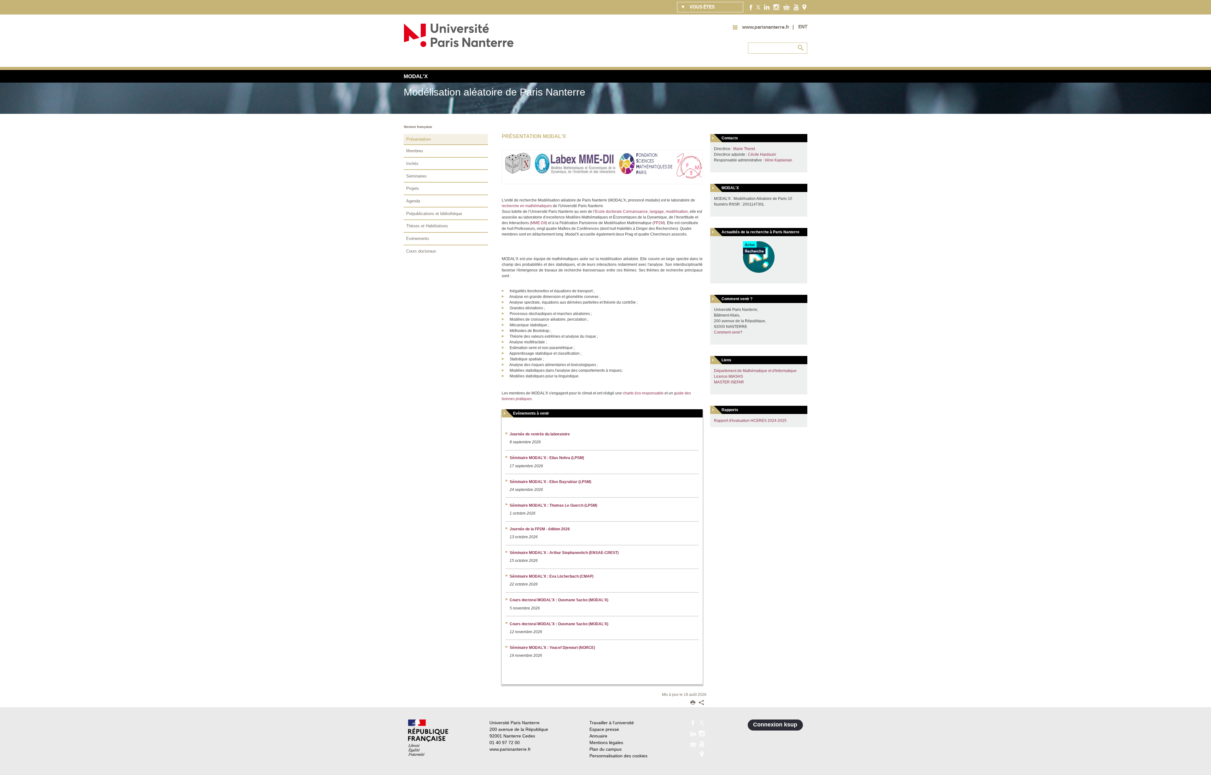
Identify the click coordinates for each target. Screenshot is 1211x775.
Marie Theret (744, 149)
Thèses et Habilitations (427, 226)
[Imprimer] (692, 703)
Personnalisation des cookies (618, 755)
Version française (418, 127)
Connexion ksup (775, 724)
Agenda (413, 201)
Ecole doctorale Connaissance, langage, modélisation (641, 211)
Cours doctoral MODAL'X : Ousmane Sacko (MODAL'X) (559, 600)
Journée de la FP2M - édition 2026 (540, 529)
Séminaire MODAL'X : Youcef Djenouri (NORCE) (552, 647)
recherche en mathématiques (527, 206)
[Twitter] (758, 7)
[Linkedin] (766, 7)
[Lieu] (804, 7)
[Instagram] (776, 7)
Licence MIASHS (728, 376)
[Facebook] (751, 7)
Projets (412, 188)
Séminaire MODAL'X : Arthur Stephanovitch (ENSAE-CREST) (564, 553)
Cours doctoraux (421, 251)
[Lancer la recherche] (801, 48)
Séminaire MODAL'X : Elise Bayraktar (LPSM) (550, 482)
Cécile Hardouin (762, 154)
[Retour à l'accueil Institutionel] (428, 738)
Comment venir (727, 332)
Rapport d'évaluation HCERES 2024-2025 (750, 420)
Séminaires (416, 176)
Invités (412, 163)
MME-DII (538, 223)
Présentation (418, 139)
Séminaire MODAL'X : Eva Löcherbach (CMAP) (552, 576)
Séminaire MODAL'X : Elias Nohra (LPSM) (547, 458)
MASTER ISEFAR (729, 382)
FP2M (659, 223)
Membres (414, 151)
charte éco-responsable (643, 393)
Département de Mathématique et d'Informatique (755, 371)
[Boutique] (786, 7)
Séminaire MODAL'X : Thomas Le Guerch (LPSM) (553, 505)
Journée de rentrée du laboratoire (540, 434)
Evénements (417, 238)
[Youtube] (796, 7)
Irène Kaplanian (778, 160)
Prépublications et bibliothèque (434, 213)
